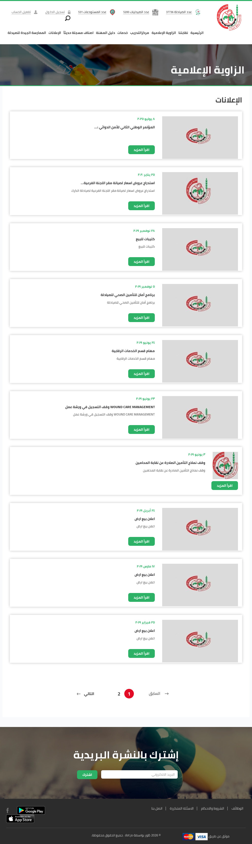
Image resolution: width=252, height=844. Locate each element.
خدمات (122, 33)
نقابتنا (183, 33)
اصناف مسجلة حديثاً (78, 33)
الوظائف (237, 808)
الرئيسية (197, 33)
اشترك (87, 774)
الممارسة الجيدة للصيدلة (27, 33)
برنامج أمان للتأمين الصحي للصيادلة (128, 295)
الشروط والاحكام (212, 808)
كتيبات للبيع (145, 239)
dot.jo (129, 835)
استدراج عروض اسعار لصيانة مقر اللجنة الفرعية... (118, 183)
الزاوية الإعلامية (164, 33)
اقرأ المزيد (141, 150)
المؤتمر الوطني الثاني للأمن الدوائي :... (124, 127)
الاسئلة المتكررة (182, 808)
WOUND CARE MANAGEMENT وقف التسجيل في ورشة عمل (110, 407)
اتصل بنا (156, 808)
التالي (88, 693)
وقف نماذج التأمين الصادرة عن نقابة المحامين (170, 462)
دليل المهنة (105, 33)
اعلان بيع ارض (145, 519)
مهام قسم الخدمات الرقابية (133, 351)
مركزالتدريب (139, 33)
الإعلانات (54, 33)
